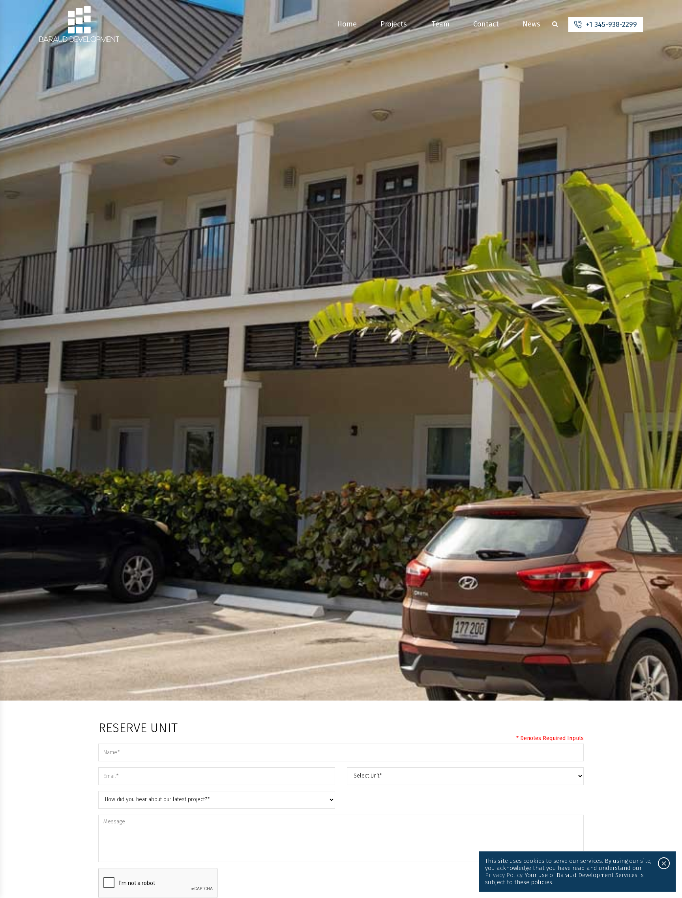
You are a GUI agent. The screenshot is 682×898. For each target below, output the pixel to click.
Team (441, 24)
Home (347, 24)
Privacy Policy (503, 875)
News (531, 24)
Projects (393, 24)
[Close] (664, 863)
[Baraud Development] (79, 24)
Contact (486, 24)
